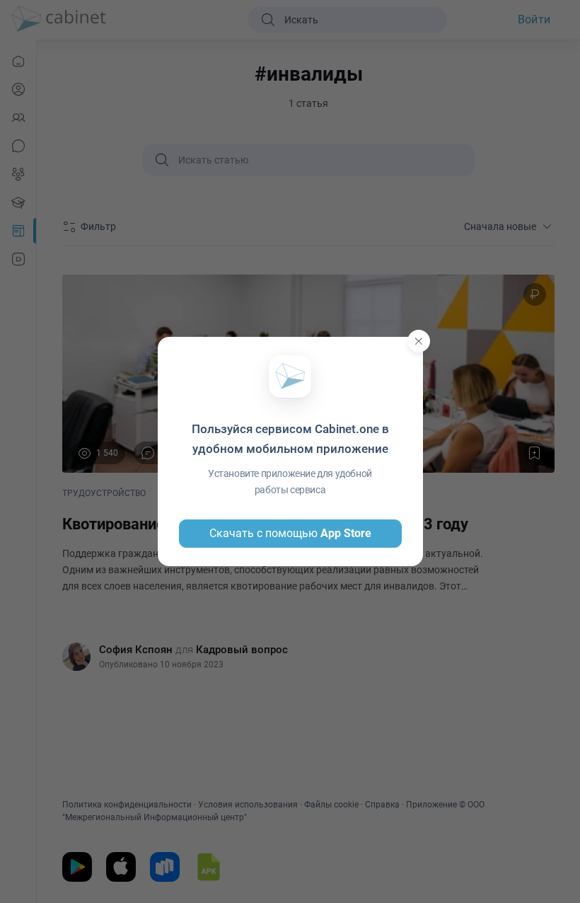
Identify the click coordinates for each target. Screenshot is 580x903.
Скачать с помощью (290, 533)
